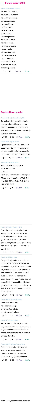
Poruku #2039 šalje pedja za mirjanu (13, 344)
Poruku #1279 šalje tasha (9, 257)
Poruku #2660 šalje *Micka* (10, 162)
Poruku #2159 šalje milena (9, 320)
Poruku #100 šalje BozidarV (10, 142)
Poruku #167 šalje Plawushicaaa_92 (12, 118)
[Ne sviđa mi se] (10, 71)
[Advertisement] (16, 90)
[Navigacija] (2, 2)
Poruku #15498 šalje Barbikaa (10, 8)
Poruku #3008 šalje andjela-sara (11, 299)
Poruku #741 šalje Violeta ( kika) (11, 227)
